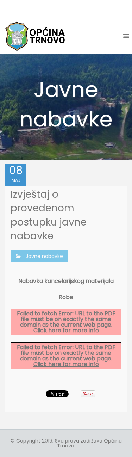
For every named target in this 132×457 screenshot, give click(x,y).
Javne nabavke (44, 256)
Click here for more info (66, 330)
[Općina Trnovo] (35, 36)
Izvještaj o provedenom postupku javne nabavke (49, 215)
